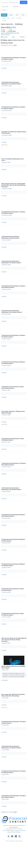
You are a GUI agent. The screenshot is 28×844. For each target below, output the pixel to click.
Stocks (11, 15)
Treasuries (4, 20)
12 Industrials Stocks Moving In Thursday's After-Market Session (13, 464)
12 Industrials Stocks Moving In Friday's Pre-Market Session (12, 439)
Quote (5, 37)
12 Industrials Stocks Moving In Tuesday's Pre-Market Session (13, 107)
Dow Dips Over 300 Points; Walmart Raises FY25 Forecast (13, 132)
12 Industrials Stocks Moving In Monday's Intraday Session (13, 540)
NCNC (12, 27)
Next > (15, 45)
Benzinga (4, 68)
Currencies (13, 18)
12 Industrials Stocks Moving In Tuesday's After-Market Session (13, 286)
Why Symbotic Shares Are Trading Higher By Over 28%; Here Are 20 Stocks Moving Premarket (13, 185)
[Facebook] (12, 836)
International (19, 18)
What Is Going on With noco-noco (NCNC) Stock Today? (13, 667)
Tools (23, 15)
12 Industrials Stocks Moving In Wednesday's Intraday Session (10, 237)
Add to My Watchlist (5, 34)
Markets (4, 15)
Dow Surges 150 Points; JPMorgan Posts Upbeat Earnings (13, 412)
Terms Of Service (16, 832)
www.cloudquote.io (14, 827)
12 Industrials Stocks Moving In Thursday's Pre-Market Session (13, 58)
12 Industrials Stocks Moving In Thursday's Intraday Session (13, 722)
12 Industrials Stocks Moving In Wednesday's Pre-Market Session (11, 83)
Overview (4, 18)
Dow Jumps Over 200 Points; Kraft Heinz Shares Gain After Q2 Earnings (13, 695)
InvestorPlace (5, 680)
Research (22, 37)
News (8, 18)
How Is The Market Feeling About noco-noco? (12, 159)
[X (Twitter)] (8, 836)
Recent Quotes (5, 6)
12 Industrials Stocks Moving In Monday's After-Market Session (13, 515)
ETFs (17, 15)
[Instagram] (19, 836)
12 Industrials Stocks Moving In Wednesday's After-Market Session (12, 311)
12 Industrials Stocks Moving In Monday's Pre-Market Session (13, 362)
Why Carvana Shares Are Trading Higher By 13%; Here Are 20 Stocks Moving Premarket (13, 639)
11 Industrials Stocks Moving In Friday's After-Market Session (12, 387)
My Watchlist (15, 6)
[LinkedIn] (15, 836)
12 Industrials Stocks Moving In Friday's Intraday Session (12, 589)
